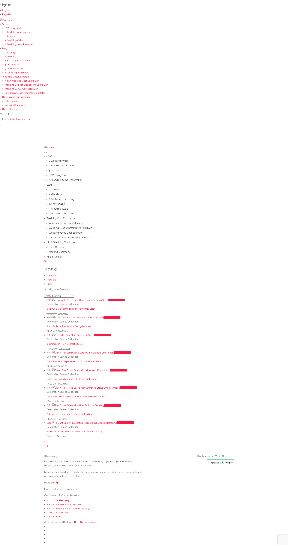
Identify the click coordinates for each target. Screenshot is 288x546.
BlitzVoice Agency (90, 522)
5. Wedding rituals (13, 68)
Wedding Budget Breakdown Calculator (26, 85)
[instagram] (3, 129)
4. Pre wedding (12, 64)
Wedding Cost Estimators (15, 76)
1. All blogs (10, 52)
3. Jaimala (9, 36)
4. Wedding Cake (13, 40)
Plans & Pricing (54, 516)
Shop (5, 24)
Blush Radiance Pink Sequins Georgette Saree (68, 326)
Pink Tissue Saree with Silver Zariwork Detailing (69, 414)
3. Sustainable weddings (17, 60)
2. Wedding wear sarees (17, 32)
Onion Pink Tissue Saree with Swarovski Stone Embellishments (76, 396)
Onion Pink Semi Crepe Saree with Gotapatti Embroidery (73, 361)
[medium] (3, 142)
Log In (5, 10)
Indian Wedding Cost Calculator (21, 80)
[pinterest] (3, 138)
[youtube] (3, 134)
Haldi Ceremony (13, 101)
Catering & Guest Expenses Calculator (24, 93)
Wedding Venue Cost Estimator (21, 89)
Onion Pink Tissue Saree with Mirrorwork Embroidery (72, 379)
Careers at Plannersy (57, 512)
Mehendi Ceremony (14, 105)
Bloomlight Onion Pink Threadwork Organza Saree (70, 309)
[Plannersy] (6, 20)
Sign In (47, 261)
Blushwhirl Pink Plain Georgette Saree (64, 344)
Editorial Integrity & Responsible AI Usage (68, 508)
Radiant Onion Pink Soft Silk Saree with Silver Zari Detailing (74, 431)
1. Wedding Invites (13, 28)
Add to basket (117, 300)
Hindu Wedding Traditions (16, 97)
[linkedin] (3, 125)
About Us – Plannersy (57, 500)
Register (6, 14)
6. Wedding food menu (16, 72)
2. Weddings (11, 56)
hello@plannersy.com (19, 119)
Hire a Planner (9, 109)
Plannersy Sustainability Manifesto (64, 504)
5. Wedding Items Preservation (20, 44)
